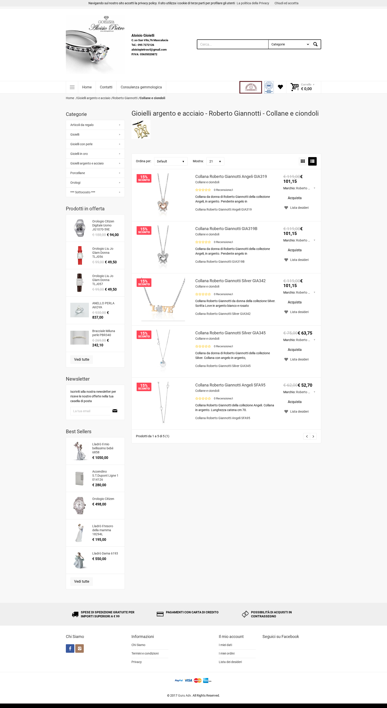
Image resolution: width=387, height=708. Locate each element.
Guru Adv (184, 695)
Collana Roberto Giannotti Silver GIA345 (230, 333)
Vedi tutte (81, 359)
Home (87, 87)
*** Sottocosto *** (82, 192)
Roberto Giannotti (308, 188)
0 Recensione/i (223, 190)
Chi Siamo (138, 645)
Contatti (106, 87)
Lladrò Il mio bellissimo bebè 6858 (102, 448)
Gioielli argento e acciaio (87, 163)
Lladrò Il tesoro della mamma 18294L (102, 530)
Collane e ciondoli (207, 182)
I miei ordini (226, 653)
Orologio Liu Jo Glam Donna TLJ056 (102, 252)
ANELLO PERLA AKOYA (103, 305)
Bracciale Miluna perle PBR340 (103, 333)
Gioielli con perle (81, 144)
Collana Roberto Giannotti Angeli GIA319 (231, 176)
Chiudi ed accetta (287, 3)
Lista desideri (299, 207)
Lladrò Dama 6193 (105, 553)
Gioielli (74, 134)
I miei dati (225, 645)
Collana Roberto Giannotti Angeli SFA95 (230, 385)
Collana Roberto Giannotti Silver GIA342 (230, 280)
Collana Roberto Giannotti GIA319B (226, 228)
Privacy (136, 662)
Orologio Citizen (103, 499)
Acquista (295, 198)
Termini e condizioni (145, 653)
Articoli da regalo (82, 125)
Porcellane (77, 173)
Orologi (75, 182)
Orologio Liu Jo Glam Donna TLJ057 (102, 280)
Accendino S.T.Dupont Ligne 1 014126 (105, 475)
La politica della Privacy (253, 3)
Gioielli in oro (79, 154)
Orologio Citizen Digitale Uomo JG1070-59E (103, 225)
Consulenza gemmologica (141, 87)
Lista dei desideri (230, 662)
